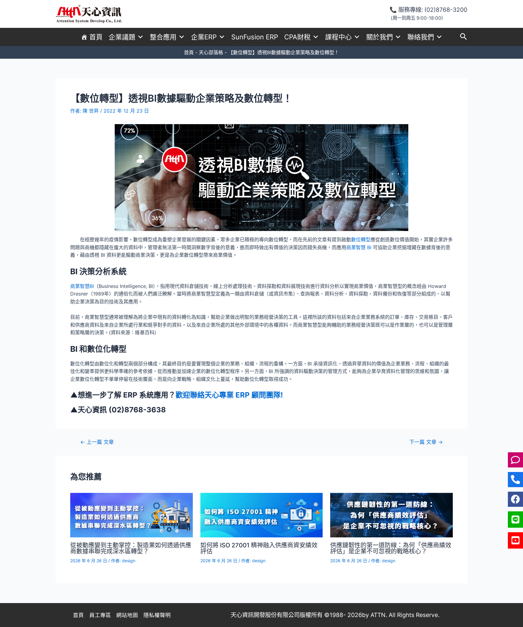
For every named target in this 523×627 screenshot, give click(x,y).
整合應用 (163, 37)
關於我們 (379, 37)
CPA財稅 (297, 37)
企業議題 (122, 37)
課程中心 (338, 37)
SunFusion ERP (254, 37)
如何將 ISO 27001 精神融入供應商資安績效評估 (258, 548)
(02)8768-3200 (445, 9)
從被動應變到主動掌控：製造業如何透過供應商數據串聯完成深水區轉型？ (130, 548)
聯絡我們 (420, 37)
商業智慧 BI (358, 247)
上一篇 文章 (97, 441)
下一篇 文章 (426, 441)
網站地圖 (127, 615)
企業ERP (204, 37)
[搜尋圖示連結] (464, 37)
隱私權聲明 (157, 615)
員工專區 (100, 615)
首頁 (96, 37)
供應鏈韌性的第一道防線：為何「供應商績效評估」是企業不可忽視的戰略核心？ (390, 548)
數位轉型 (360, 239)
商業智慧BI (82, 286)
